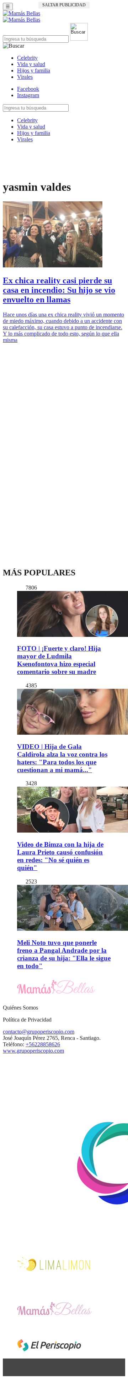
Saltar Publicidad (64, 4)
